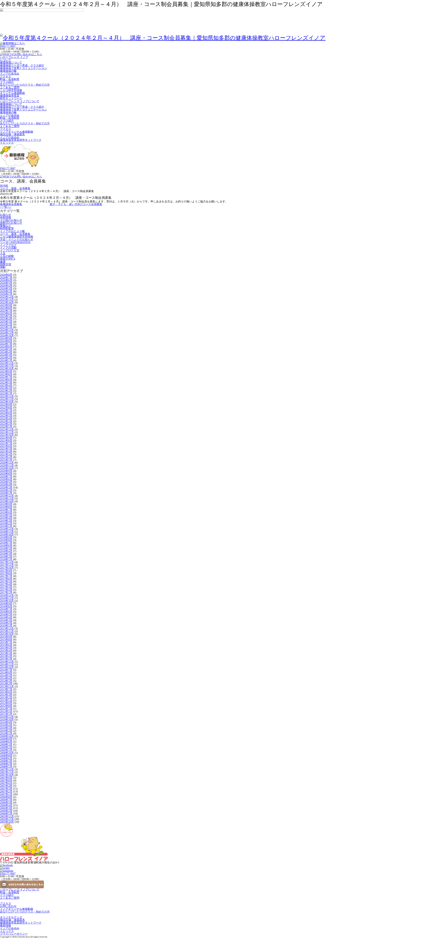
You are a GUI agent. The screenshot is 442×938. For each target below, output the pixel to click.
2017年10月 (7, 567)
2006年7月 (6, 799)
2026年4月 (6, 285)
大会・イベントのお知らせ (16, 239)
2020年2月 (6, 490)
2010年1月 (6, 733)
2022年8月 (6, 407)
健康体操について (11, 62)
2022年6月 (6, 412)
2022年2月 (6, 423)
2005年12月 (7, 816)
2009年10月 (7, 736)
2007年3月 (6, 788)
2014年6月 (6, 672)
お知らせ (5, 214)
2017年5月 (6, 581)
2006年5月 (6, 802)
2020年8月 (6, 473)
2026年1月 (6, 294)
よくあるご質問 (9, 87)
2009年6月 (6, 741)
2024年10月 (7, 335)
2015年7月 (6, 642)
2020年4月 (6, 484)
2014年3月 (6, 680)
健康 (3, 261)
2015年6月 (6, 645)
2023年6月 (6, 379)
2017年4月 (6, 584)
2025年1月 (6, 327)
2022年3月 (6, 421)
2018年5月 (6, 548)
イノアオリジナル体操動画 (16, 131)
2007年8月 (6, 780)
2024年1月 (6, 360)
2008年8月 (6, 755)
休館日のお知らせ (11, 222)
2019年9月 (6, 504)
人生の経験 (7, 256)
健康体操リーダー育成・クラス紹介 (22, 65)
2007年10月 (7, 774)
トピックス (7, 142)
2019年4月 (6, 517)
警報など (5, 225)
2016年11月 (7, 598)
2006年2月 (6, 810)
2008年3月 (6, 761)
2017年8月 (6, 573)
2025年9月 (6, 305)
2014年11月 (7, 664)
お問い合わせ (8, 906)
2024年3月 (6, 354)
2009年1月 (6, 750)
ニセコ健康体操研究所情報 (16, 236)
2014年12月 (7, 661)
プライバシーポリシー (14, 933)
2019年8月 (6, 506)
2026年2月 (6, 291)
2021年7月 (6, 443)
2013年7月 (6, 689)
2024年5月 (6, 349)
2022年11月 (7, 399)
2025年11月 (7, 299)
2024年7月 (6, 343)
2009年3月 (6, 744)
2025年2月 (6, 324)
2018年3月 (6, 553)
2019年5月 (6, 515)
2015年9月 (6, 636)
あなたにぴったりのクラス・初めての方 (25, 84)
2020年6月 (6, 479)
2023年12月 (7, 363)
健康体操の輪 (8, 70)
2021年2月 (6, 457)
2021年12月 (7, 429)
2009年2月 (6, 747)
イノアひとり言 (9, 250)
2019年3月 (6, 520)
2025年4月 (6, 318)
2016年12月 (7, 595)
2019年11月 (7, 498)
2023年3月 (6, 388)
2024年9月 (6, 338)
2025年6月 (6, 313)
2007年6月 (6, 783)
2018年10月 (7, 534)
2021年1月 (6, 459)
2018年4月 (6, 551)
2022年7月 (6, 410)
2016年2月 (6, 622)
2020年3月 (6, 487)
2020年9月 (6, 470)
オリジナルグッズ (11, 917)
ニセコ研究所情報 (11, 90)
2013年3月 (6, 694)
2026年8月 (6, 274)
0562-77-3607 (8, 46)
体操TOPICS (7, 258)
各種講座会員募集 (11, 204)
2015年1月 (6, 658)
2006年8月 (6, 797)
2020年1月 (6, 493)
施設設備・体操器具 (12, 134)
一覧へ (6, 207)
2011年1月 (6, 714)
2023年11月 (7, 365)
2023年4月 (6, 385)
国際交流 (5, 264)
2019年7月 (6, 509)
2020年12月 (7, 462)
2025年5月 (6, 316)
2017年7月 (6, 575)
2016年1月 (6, 625)
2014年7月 (6, 669)
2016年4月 (6, 617)
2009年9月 (6, 738)
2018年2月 (6, 556)
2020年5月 (6, 481)
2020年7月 (6, 476)
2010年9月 (6, 722)
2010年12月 (7, 716)
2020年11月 (7, 465)
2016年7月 (6, 609)
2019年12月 (7, 495)
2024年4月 (6, 352)
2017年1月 (6, 592)
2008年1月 (6, 766)
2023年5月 (6, 382)
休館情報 (5, 217)
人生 (3, 253)
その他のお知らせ (11, 220)
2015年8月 (6, 639)
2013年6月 (6, 692)
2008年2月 (6, 763)
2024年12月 (7, 329)
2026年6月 (6, 280)
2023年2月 (6, 390)
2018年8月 (6, 540)
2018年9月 (6, 537)
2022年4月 (6, 418)
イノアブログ (8, 245)
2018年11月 (7, 531)
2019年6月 (6, 512)
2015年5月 (6, 647)
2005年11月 (7, 819)
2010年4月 (6, 725)
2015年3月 (6, 653)
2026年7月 (6, 277)
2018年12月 (7, 528)
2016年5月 (6, 614)
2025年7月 (6, 310)
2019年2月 (6, 523)
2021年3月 (6, 454)
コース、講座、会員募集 (15, 233)
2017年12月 (7, 562)
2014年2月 (6, 683)
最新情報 (5, 925)
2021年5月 (6, 448)
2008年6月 (6, 758)
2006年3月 (6, 808)
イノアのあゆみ (9, 73)
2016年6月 (6, 611)
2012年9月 (6, 703)
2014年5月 (6, 675)
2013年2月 (6, 697)
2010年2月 (6, 730)
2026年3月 (6, 288)
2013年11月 (7, 686)
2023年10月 (7, 368)
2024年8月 (6, 341)
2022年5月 (6, 415)
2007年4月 (6, 785)
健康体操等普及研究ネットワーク (11, 97)
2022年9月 (6, 404)
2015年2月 (6, 656)
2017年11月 (7, 564)
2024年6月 (6, 346)
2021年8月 (6, 440)
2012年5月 (6, 711)
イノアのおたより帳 (12, 231)
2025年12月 (7, 296)
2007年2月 (6, 791)
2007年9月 (6, 777)
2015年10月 (7, 633)
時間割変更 (7, 228)
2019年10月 (7, 501)
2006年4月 (6, 805)
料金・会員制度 (9, 79)
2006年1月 (6, 813)
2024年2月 (6, 357)
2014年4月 (6, 678)
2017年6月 (6, 578)
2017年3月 (6, 586)
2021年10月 (7, 435)
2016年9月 (6, 603)
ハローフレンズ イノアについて (14, 58)
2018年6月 (6, 545)
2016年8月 (6, 606)
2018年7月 (6, 542)
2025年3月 (6, 321)
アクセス (5, 76)
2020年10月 (7, 468)
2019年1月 (6, 526)
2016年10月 (7, 600)
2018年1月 (6, 559)
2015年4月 (6, 650)
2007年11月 (7, 772)
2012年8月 (6, 705)
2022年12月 (7, 396)
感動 (3, 267)
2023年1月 (6, 393)
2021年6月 (6, 446)
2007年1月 (6, 794)
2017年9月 (6, 570)
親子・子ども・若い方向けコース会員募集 (76, 204)
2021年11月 (7, 432)
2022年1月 (6, 426)
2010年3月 (6, 727)
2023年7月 (6, 376)
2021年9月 (6, 437)
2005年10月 (7, 821)
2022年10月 (7, 401)
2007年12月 (7, 769)
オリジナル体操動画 (12, 93)
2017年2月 (6, 589)
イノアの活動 (8, 247)
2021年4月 (6, 451)
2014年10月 (7, 667)
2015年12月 (7, 628)
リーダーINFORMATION (15, 242)
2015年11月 (7, 631)
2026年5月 (6, 283)
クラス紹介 (7, 81)
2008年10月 (7, 752)
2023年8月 (6, 374)
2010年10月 (7, 719)
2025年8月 (6, 307)
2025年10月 (7, 302)
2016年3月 (6, 620)
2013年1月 (6, 700)
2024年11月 (7, 332)
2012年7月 (6, 708)
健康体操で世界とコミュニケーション (23, 68)
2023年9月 (6, 371)
